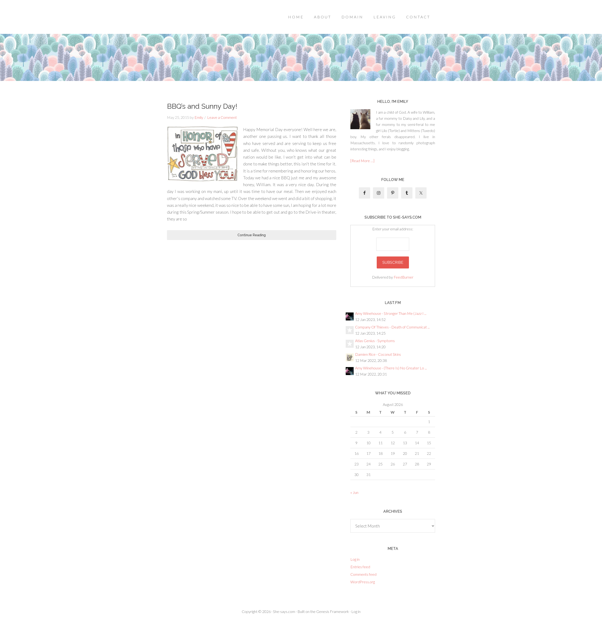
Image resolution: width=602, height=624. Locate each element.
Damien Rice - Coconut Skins (378, 354)
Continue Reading (252, 235)
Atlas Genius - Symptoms (375, 340)
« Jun (354, 492)
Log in (355, 559)
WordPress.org (362, 582)
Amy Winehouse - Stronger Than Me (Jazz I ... (390, 313)
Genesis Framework (332, 611)
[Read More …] (362, 160)
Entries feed (360, 566)
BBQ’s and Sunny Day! (202, 106)
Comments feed (363, 574)
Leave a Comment (222, 117)
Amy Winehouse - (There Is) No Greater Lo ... (391, 368)
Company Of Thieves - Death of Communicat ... (392, 327)
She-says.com (284, 611)
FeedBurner (403, 277)
